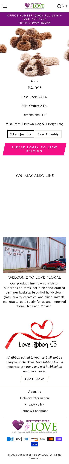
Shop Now (35, 379)
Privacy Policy (34, 404)
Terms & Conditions (34, 411)
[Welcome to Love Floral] (34, 255)
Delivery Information (34, 398)
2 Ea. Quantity (20, 134)
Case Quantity (48, 134)
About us (34, 391)
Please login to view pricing (35, 149)
